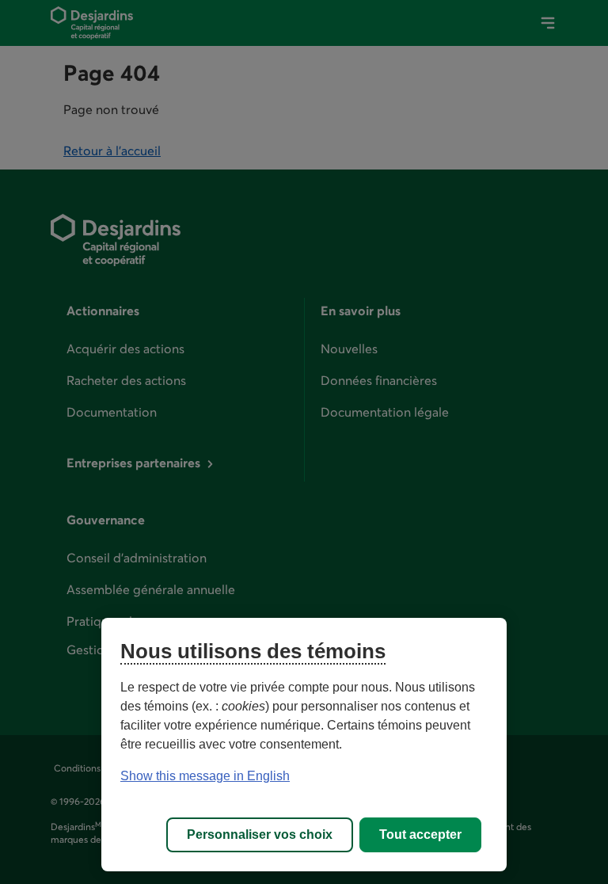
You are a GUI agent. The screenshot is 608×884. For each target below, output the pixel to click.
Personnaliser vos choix (259, 834)
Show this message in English (205, 776)
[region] (304, 744)
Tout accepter (420, 834)
